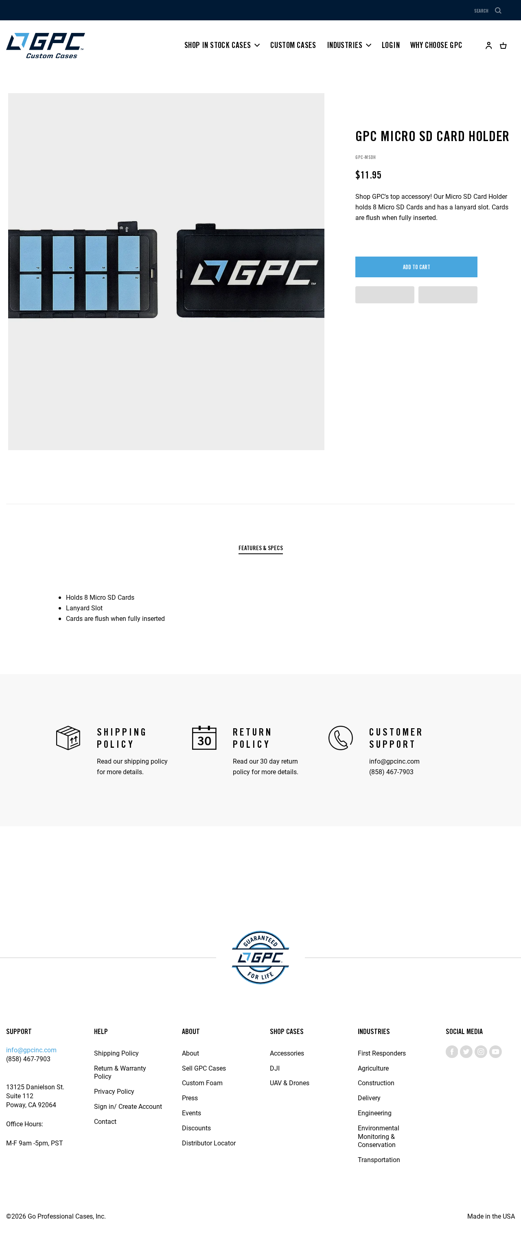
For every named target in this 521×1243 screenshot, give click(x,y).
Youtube (495, 1051)
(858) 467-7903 (391, 771)
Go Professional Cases (45, 45)
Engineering (375, 1112)
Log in (489, 45)
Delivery (369, 1097)
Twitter (466, 1051)
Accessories (287, 1053)
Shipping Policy (116, 1053)
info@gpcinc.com (394, 761)
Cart (503, 45)
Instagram (481, 1051)
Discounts (196, 1127)
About (190, 1053)
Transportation (379, 1159)
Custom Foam (202, 1082)
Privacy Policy (114, 1091)
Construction (376, 1082)
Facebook (452, 1051)
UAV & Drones (289, 1082)
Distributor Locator (209, 1143)
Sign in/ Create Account (128, 1106)
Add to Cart (416, 267)
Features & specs (261, 548)
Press (190, 1097)
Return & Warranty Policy (120, 1072)
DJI (275, 1068)
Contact (105, 1121)
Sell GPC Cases (204, 1068)
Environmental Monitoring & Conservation (378, 1136)
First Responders (382, 1053)
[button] (384, 294)
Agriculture (373, 1068)
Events (191, 1112)
